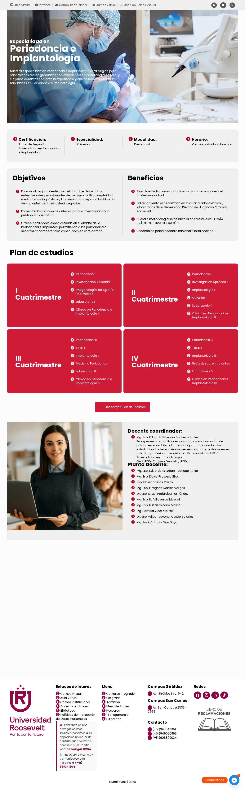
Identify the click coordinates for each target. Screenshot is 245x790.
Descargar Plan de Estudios (125, 407)
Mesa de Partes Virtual (139, 5)
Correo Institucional (72, 5)
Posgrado (113, 698)
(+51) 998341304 (71, 765)
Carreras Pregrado (120, 694)
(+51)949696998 (164, 733)
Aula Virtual (22, 5)
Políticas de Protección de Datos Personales (75, 717)
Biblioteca (67, 710)
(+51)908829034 (164, 737)
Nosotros (112, 710)
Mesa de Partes (117, 706)
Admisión (112, 702)
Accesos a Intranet (74, 706)
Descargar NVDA (79, 749)
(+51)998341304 (164, 729)
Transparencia (116, 715)
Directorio (113, 719)
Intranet (44, 5)
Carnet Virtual (105, 5)
